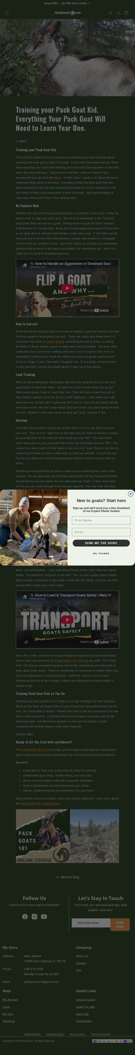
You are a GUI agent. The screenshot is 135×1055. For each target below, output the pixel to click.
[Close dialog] (130, 494)
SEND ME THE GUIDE (101, 543)
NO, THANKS (101, 553)
